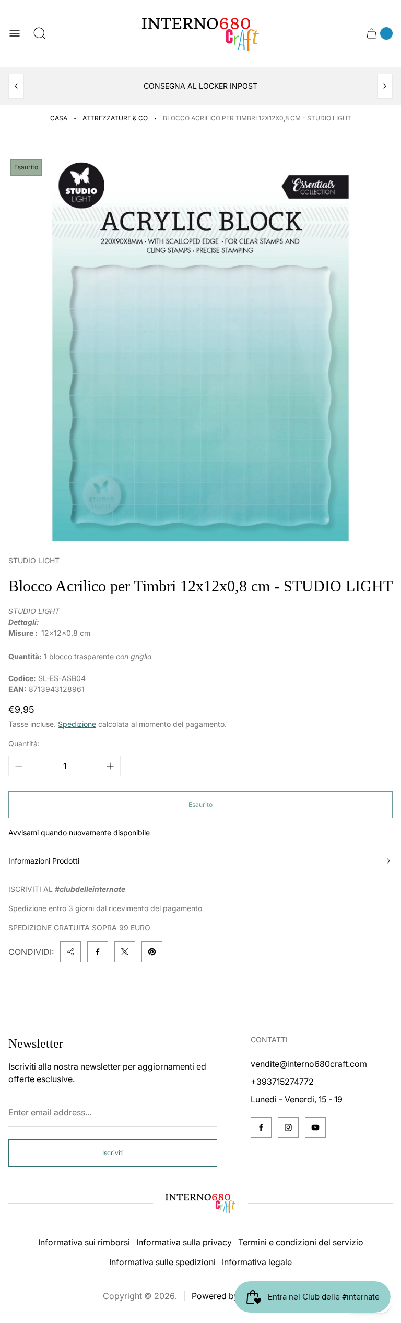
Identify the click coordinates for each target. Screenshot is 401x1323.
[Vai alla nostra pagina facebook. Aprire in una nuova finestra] (261, 1127)
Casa (58, 118)
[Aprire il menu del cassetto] (14, 33)
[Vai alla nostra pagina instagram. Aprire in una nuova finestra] (288, 1127)
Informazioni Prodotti (43, 860)
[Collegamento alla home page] (200, 1203)
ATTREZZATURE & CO (115, 118)
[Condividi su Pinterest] (151, 951)
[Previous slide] (16, 86)
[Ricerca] (39, 33)
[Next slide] (385, 86)
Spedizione (77, 724)
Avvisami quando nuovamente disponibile (79, 832)
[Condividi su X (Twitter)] (124, 951)
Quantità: (24, 743)
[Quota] (70, 951)
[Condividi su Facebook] (97, 951)
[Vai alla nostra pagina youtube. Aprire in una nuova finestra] (315, 1127)
